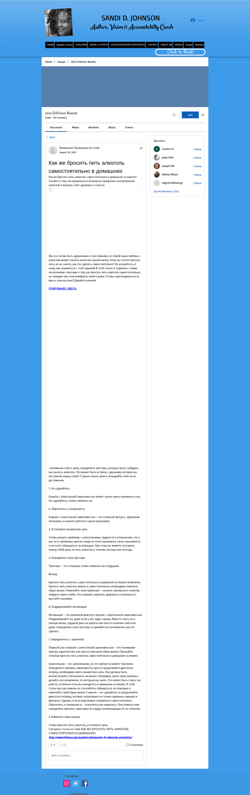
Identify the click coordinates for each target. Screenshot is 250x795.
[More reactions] (63, 745)
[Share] (141, 148)
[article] (96, 453)
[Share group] (203, 115)
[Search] (174, 114)
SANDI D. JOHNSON (131, 17)
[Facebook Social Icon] (85, 783)
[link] (56, 127)
